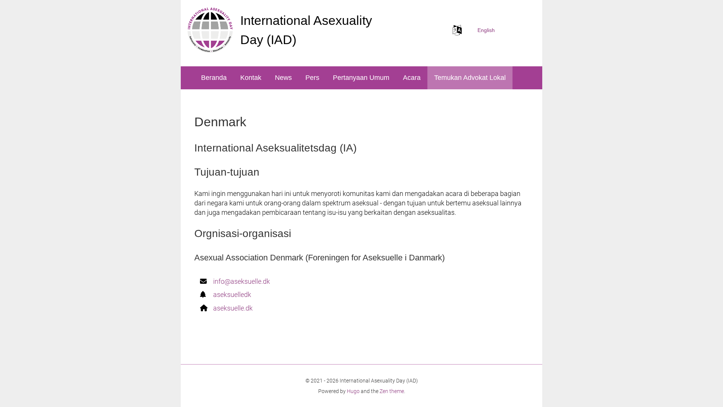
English (486, 30)
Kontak (250, 77)
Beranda (214, 77)
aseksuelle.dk (233, 308)
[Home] (210, 30)
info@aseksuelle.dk (241, 281)
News (283, 77)
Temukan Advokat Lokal (470, 77)
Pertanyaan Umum (361, 77)
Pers (312, 77)
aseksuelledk (232, 294)
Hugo (353, 391)
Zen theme (392, 391)
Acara (412, 77)
